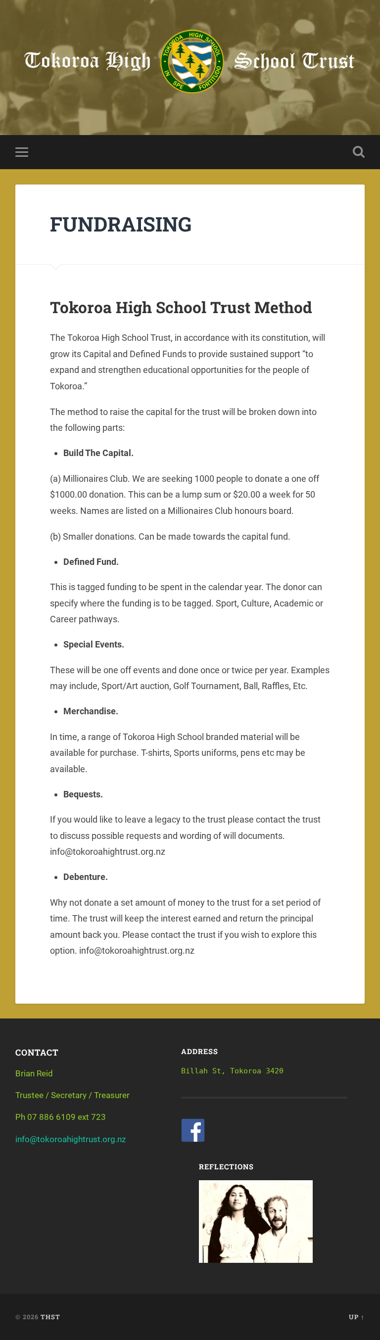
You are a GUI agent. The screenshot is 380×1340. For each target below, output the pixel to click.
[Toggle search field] (359, 152)
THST (50, 1317)
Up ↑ (357, 1317)
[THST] (190, 67)
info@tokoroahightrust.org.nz (70, 1139)
